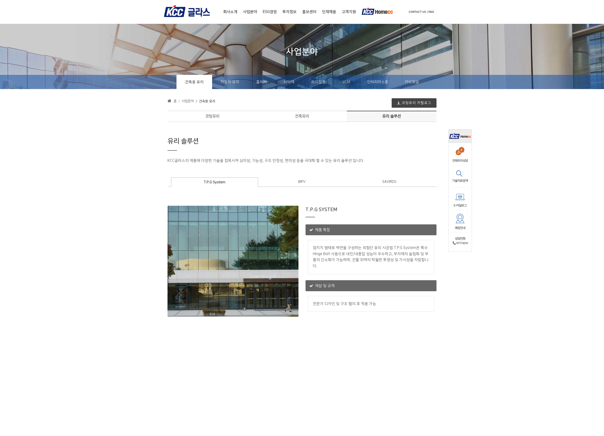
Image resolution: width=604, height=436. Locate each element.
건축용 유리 (207, 101)
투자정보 (289, 12)
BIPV (302, 182)
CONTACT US (417, 11)
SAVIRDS (389, 182)
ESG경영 (270, 12)
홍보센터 (309, 12)
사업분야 (250, 12)
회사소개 (230, 12)
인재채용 (329, 12)
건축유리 (302, 116)
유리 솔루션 (391, 116)
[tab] (214, 182)
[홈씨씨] (460, 136)
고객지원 (349, 12)
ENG (431, 11)
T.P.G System (214, 182)
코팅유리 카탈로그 (416, 103)
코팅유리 (212, 116)
